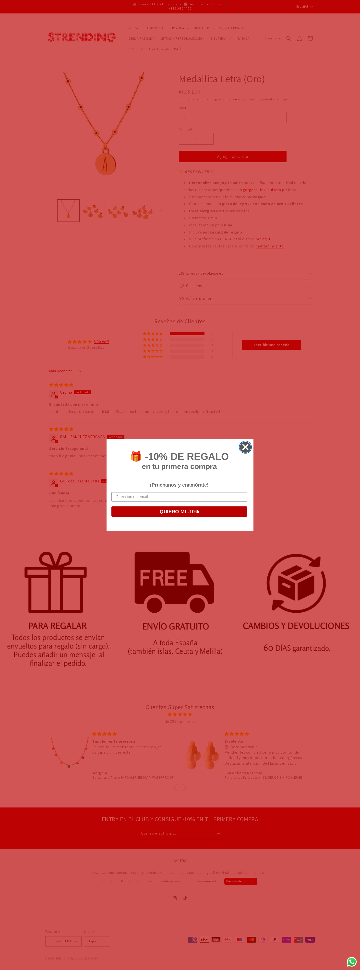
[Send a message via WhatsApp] (352, 962)
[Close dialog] (245, 447)
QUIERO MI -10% (179, 511)
